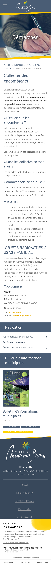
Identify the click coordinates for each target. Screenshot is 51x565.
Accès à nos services (14, 342)
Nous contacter (24, 493)
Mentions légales (24, 501)
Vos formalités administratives (18, 337)
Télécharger (30, 427)
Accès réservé (24, 517)
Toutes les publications (18, 432)
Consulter (11, 427)
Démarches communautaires (18, 347)
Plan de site (24, 509)
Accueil (7, 65)
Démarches (20, 65)
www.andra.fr (15, 312)
